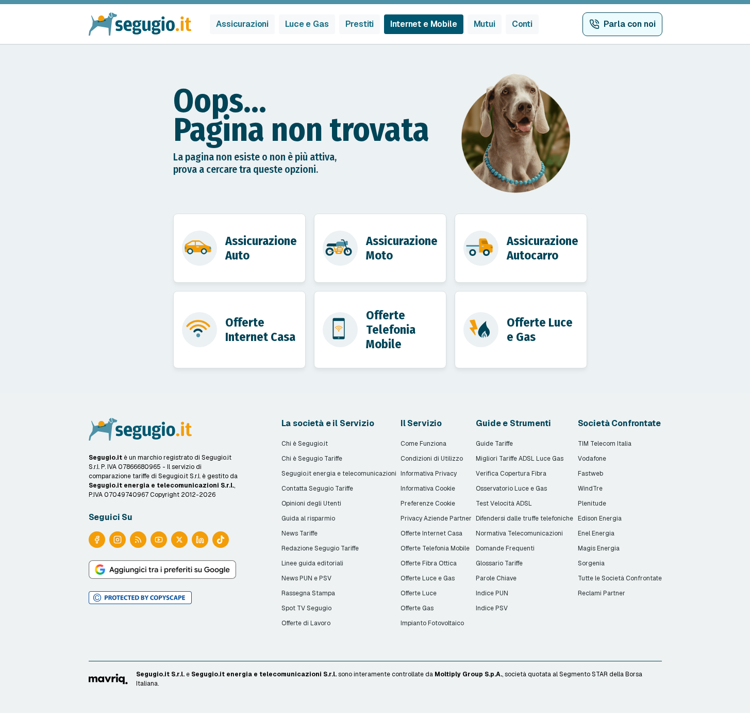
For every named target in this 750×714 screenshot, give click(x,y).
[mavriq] (108, 679)
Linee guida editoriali (312, 563)
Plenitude (592, 503)
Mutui (484, 24)
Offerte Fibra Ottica (429, 563)
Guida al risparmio (308, 518)
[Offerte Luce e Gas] (521, 329)
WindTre (590, 488)
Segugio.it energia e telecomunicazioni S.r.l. (264, 674)
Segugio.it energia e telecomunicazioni (338, 473)
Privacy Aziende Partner (436, 518)
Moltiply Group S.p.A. (468, 674)
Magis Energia (599, 548)
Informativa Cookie (428, 488)
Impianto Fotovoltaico (432, 623)
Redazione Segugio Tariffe (320, 548)
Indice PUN (492, 593)
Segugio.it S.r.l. (160, 674)
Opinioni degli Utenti (311, 503)
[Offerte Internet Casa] (239, 329)
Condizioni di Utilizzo (432, 459)
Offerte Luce (419, 593)
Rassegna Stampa (308, 593)
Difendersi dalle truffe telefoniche (524, 518)
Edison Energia (600, 518)
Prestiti (359, 24)
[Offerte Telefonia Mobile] (380, 329)
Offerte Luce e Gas (428, 578)
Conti (522, 24)
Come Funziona (423, 444)
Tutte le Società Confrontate (620, 578)
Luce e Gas (306, 24)
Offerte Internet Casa (431, 533)
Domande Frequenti (505, 548)
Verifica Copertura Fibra (511, 473)
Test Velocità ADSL (504, 503)
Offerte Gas (417, 608)
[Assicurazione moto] (380, 248)
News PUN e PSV (306, 578)
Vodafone (592, 459)
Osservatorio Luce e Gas (511, 488)
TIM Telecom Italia (604, 444)
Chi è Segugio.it (304, 444)
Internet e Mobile (423, 24)
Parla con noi (630, 24)
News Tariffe (299, 533)
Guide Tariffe (494, 444)
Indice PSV (492, 608)
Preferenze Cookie (428, 503)
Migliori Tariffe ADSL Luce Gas (519, 459)
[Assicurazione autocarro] (521, 248)
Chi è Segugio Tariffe (311, 459)
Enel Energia (596, 533)
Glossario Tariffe (499, 563)
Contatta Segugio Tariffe (317, 488)
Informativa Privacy (429, 473)
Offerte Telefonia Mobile (435, 548)
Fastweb (590, 473)
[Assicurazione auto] (239, 248)
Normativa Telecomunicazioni (519, 533)
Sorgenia (591, 563)
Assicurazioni (242, 24)
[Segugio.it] (140, 429)
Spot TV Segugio (306, 608)
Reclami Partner (601, 593)
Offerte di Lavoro (305, 623)
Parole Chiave (496, 578)
